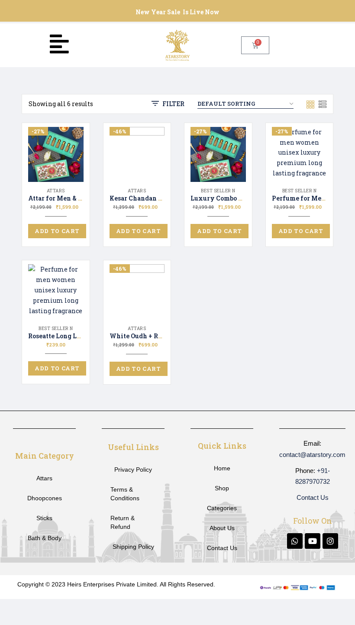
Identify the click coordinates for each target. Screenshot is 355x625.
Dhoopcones (44, 498)
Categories (222, 508)
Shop (222, 488)
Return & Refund (122, 522)
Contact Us (222, 547)
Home (222, 468)
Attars (56, 191)
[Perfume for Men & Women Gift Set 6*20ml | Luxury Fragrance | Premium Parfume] (299, 154)
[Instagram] (330, 541)
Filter (173, 104)
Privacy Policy (133, 469)
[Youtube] (312, 541)
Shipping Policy (133, 546)
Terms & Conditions (124, 494)
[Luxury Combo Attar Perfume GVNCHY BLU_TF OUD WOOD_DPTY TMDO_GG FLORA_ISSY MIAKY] (218, 154)
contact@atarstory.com (312, 454)
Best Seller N (218, 191)
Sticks (44, 518)
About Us (222, 528)
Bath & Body (44, 537)
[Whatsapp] (295, 541)
